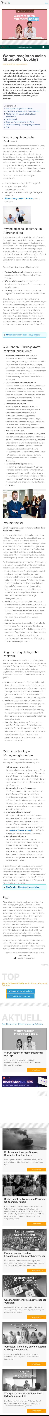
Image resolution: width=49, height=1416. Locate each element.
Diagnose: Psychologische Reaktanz (20, 122)
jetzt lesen (36, 1070)
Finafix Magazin (17, 64)
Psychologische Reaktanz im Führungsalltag (23, 111)
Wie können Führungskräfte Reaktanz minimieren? (21, 115)
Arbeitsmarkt (7, 64)
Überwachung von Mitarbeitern (19, 198)
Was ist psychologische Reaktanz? (19, 109)
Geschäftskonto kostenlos (19, 996)
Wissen (25, 64)
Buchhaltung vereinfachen (20, 991)
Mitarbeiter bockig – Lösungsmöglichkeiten (23, 125)
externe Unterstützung (20, 830)
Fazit (7, 127)
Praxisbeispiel (11, 119)
